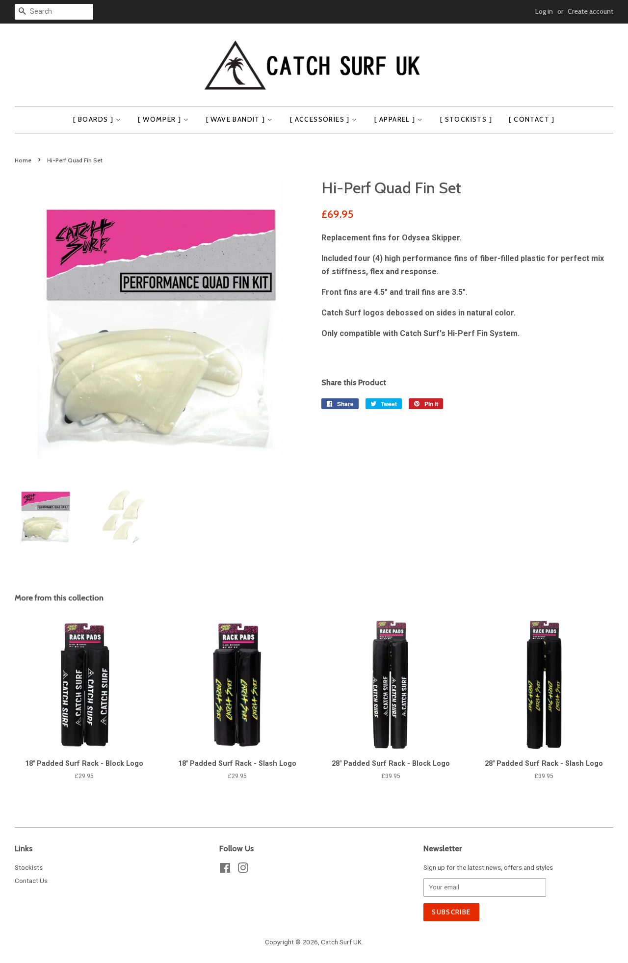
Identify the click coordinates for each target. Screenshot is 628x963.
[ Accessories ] (321, 119)
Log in (544, 11)
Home (23, 160)
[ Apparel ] (396, 119)
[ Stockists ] (466, 119)
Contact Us (31, 881)
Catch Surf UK (341, 942)
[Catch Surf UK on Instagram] (242, 870)
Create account (590, 11)
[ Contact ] (531, 119)
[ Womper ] (160, 119)
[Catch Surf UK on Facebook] (225, 870)
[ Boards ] (94, 119)
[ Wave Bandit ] (236, 119)
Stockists (29, 867)
